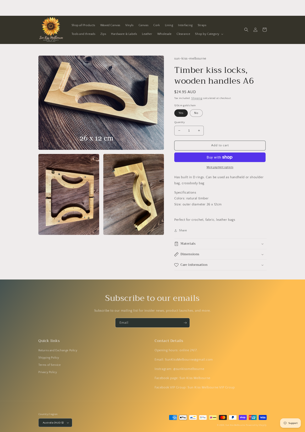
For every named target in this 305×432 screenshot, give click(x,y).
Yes (181, 113)
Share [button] (183, 230)
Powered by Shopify (256, 425)
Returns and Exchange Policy (57, 350)
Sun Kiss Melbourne (235, 425)
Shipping (196, 98)
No (196, 113)
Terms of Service (49, 365)
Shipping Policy (48, 357)
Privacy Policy (47, 372)
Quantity (179, 122)
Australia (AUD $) (53, 422)
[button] (209, 34)
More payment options (220, 167)
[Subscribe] (185, 323)
